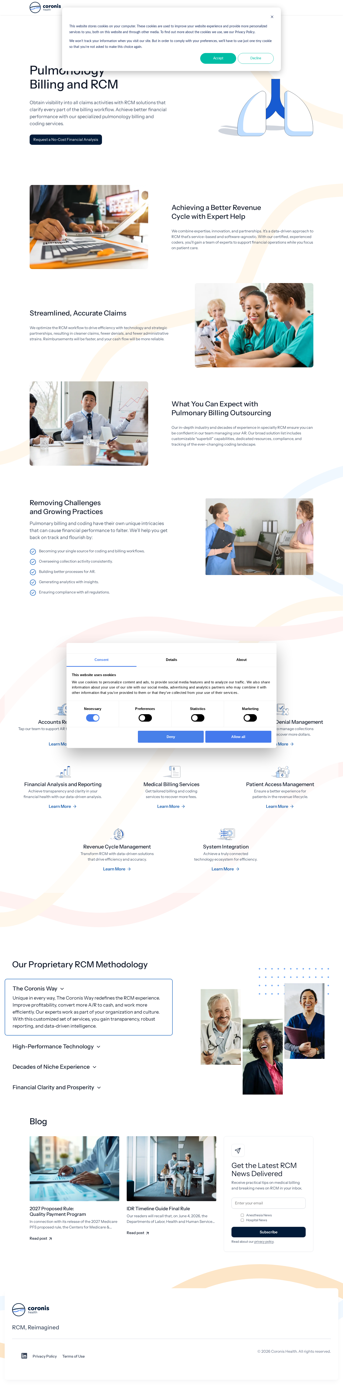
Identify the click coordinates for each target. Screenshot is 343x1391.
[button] (89, 1007)
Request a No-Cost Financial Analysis (65, 139)
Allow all (238, 737)
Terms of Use (73, 1356)
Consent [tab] (101, 660)
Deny (171, 737)
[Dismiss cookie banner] (272, 18)
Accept (218, 58)
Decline (255, 58)
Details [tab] (171, 660)
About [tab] (241, 660)
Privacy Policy (45, 1356)
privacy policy (263, 1241)
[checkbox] (268, 1218)
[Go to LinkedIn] (24, 1357)
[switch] (145, 718)
